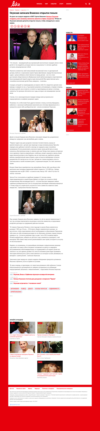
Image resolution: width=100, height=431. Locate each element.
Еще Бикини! (70, 130)
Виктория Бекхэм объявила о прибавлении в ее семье (83, 56)
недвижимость (54, 289)
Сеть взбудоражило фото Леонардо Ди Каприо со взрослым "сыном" (83, 47)
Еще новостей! (71, 83)
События (53, 4)
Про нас (12, 388)
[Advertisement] (36, 307)
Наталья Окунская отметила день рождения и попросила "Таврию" (32, 279)
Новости (69, 33)
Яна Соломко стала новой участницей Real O (48, 355)
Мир (46, 4)
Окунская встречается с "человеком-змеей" (25, 283)
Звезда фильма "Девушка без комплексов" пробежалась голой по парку (83, 112)
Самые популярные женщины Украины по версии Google (22, 355)
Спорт (61, 4)
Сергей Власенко (16, 292)
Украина (39, 4)
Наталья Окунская (41, 289)
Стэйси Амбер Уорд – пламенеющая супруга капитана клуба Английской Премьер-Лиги (83, 66)
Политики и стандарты (48, 388)
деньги (30, 289)
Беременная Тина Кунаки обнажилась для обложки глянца (83, 93)
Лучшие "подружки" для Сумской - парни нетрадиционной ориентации (49, 375)
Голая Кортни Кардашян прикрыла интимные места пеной (82, 122)
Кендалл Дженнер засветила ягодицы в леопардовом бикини (83, 102)
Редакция (37, 388)
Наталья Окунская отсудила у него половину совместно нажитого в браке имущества (34, 18)
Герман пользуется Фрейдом (46, 335)
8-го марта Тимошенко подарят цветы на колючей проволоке (22, 336)
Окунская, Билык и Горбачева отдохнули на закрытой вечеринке (32, 274)
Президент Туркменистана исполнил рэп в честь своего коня (83, 38)
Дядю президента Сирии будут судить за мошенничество (83, 75)
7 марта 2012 (23, 10)
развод (23, 289)
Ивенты (30, 388)
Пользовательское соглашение (65, 388)
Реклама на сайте (20, 388)
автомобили (15, 289)
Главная (12, 10)
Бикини (68, 4)
